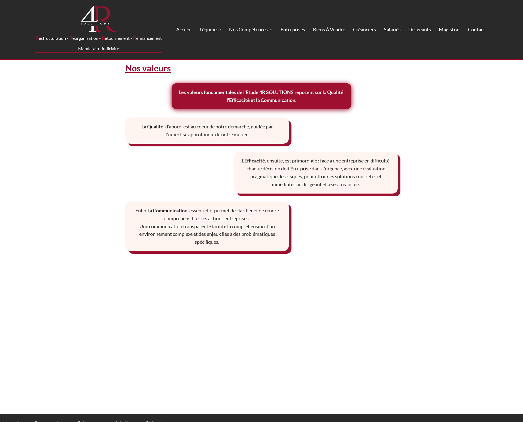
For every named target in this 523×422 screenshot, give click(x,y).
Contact (476, 29)
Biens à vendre (329, 29)
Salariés (392, 29)
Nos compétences (249, 29)
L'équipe (208, 29)
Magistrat (449, 29)
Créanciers (364, 29)
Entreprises (293, 29)
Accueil (184, 29)
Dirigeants (419, 29)
